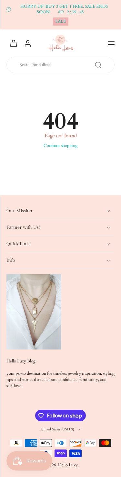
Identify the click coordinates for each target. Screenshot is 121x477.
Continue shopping (60, 146)
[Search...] (98, 65)
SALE (60, 21)
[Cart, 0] (13, 43)
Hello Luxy (68, 465)
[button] (111, 43)
